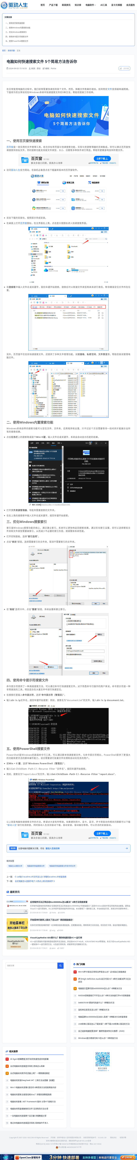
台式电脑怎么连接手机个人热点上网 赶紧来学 (34, 881)
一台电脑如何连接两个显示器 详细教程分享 (28, 1115)
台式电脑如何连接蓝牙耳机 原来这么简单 (27, 1066)
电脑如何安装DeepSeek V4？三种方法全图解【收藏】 (33, 1080)
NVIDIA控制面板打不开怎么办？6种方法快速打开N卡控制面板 (104, 995)
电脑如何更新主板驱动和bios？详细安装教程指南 (31, 1094)
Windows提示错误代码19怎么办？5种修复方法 (98, 1038)
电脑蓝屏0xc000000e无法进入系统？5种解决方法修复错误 (102, 1016)
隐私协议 (113, 1137)
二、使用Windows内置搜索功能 (17, 27)
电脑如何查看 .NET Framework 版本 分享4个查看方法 (33, 1101)
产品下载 (53, 4)
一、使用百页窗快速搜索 (15, 23)
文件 (110, 89)
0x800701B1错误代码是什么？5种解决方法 (96, 1002)
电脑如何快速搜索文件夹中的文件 (62, 866)
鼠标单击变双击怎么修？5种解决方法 (93, 1009)
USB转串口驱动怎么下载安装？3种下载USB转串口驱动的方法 (104, 1024)
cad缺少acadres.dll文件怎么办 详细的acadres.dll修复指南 (41, 876)
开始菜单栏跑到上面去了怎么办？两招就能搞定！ (52, 919)
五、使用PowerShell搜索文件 (16, 41)
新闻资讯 (66, 4)
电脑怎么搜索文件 (15, 866)
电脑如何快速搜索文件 (36, 866)
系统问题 (11, 50)
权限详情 (123, 1137)
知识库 (78, 4)
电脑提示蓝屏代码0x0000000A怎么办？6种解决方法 (100, 988)
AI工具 (103, 4)
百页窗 (10, 146)
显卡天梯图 (116, 4)
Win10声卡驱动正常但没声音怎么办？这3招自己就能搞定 (102, 971)
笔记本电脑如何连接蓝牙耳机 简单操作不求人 (29, 1123)
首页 (43, 4)
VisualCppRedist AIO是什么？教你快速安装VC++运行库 (56, 937)
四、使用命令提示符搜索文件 (16, 36)
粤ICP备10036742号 (63, 1144)
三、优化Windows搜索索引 (16, 32)
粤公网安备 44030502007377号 (69, 1147)
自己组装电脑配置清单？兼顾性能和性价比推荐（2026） (102, 1031)
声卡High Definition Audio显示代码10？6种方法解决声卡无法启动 (104, 980)
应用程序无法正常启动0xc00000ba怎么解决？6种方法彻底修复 (58, 902)
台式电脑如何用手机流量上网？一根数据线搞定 (30, 1073)
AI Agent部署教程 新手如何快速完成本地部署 (29, 1059)
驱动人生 (15, 169)
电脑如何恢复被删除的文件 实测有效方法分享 (29, 1108)
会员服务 (130, 4)
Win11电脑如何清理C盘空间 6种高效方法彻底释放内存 (33, 1087)
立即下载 (100, 158)
